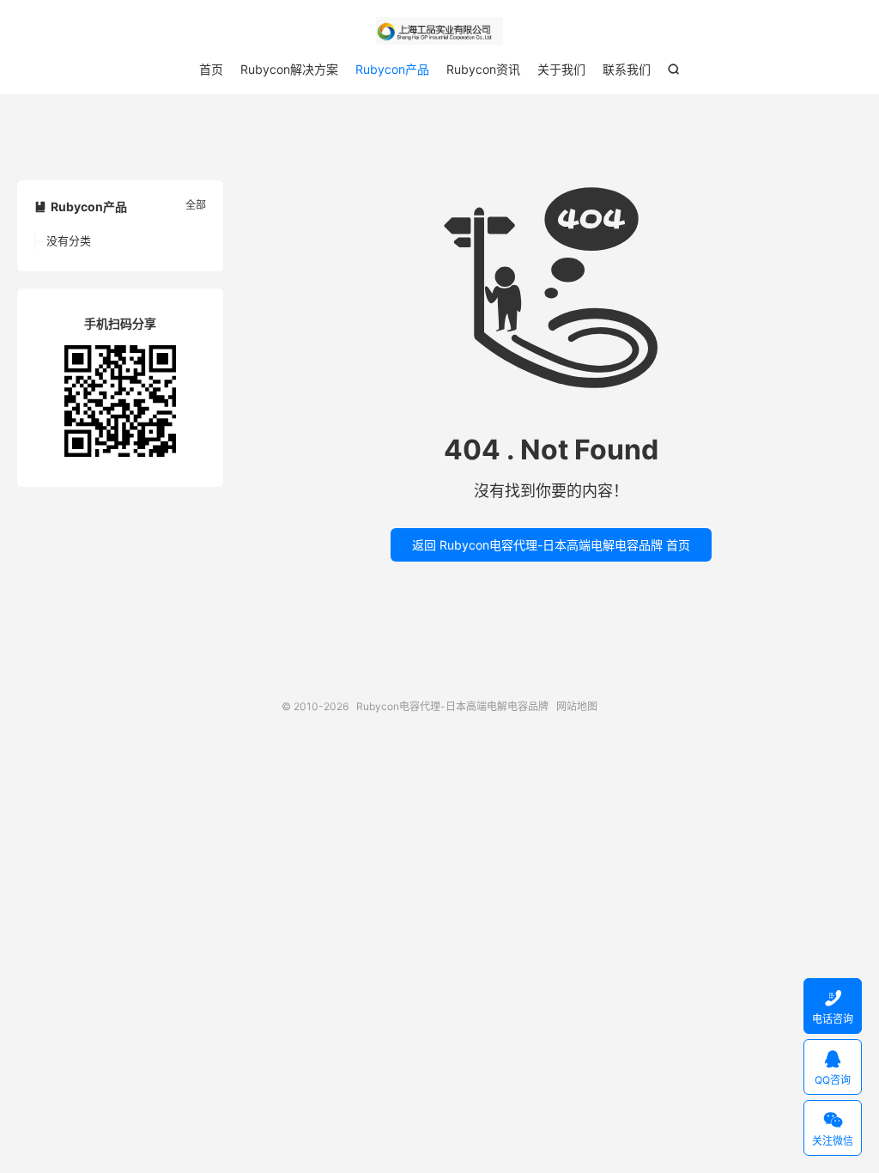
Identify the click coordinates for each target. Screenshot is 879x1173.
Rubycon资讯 (483, 69)
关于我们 (561, 69)
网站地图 (576, 706)
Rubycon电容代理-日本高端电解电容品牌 (439, 31)
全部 (195, 204)
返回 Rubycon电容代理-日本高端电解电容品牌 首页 (551, 545)
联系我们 (627, 69)
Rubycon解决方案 (289, 69)
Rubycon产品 (392, 69)
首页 (211, 69)
